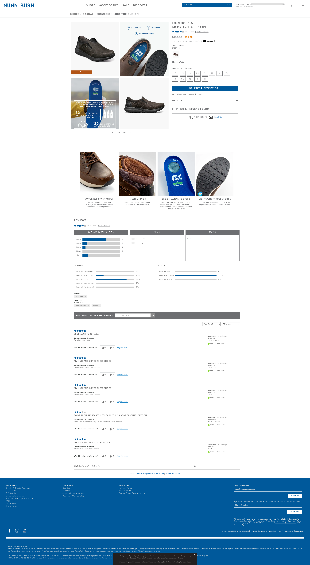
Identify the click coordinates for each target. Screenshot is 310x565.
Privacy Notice (141, 558)
